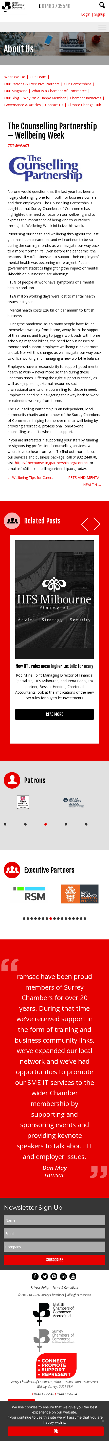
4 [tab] (66, 824)
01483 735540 (56, 6)
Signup (99, 14)
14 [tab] (73, 918)
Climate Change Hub (84, 104)
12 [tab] (66, 918)
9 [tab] (54, 918)
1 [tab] (5, 824)
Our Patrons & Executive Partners (32, 84)
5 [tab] (86, 824)
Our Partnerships (78, 84)
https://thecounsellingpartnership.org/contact (52, 462)
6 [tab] (43, 918)
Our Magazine (15, 90)
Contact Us (54, 104)
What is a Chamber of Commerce (59, 90)
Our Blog (11, 98)
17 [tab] (85, 918)
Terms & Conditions (65, 1287)
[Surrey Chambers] (13, 15)
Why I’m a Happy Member (44, 98)
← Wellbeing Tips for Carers (30, 477)
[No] (102, 1420)
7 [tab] (47, 918)
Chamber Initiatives (85, 98)
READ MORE (54, 714)
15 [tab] (77, 918)
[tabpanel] (27, 802)
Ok (56, 1431)
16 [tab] (81, 918)
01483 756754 (67, 1394)
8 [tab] (50, 918)
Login (85, 14)
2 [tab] (25, 824)
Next (97, 524)
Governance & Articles (22, 104)
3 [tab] (45, 824)
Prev (85, 524)
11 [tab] (62, 918)
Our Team (38, 76)
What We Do (14, 76)
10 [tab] (58, 918)
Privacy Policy (40, 1287)
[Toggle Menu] (102, 27)
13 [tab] (69, 918)
